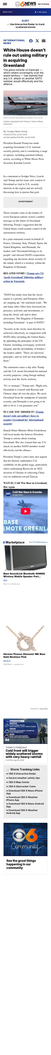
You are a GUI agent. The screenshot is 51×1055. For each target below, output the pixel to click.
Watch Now (43, 4)
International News (14, 42)
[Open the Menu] (4, 4)
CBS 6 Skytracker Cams (22, 786)
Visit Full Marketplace (38, 542)
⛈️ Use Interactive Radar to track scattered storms (25, 25)
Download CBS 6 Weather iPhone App (22, 798)
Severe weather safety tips (24, 778)
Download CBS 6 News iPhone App (24, 792)
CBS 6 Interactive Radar (22, 774)
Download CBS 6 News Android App (25, 805)
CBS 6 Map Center (18, 782)
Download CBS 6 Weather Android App (22, 811)
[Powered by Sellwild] (43, 709)
